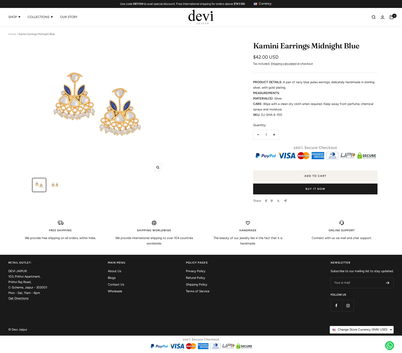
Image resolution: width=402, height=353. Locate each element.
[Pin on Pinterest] (272, 200)
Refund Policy (195, 278)
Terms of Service (197, 291)
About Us (114, 271)
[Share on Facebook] (266, 200)
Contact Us (116, 284)
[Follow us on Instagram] (348, 305)
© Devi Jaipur (17, 329)
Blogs (112, 278)
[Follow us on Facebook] (336, 305)
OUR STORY (68, 17)
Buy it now (315, 188)
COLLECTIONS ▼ (40, 17)
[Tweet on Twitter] (278, 200)
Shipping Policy (196, 284)
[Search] (374, 17)
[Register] (387, 282)
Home (12, 34)
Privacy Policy (195, 271)
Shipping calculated (283, 64)
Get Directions (18, 298)
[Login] (382, 17)
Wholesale (115, 291)
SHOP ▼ (14, 17)
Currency (265, 3)
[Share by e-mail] (285, 200)
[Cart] (391, 17)
